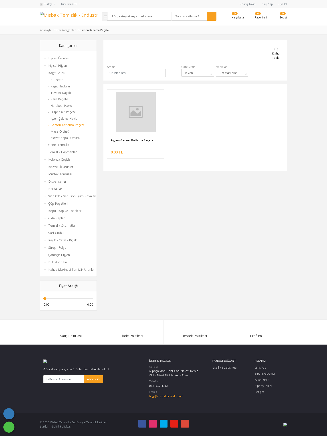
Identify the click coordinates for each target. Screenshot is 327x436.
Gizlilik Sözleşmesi (224, 367)
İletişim (259, 392)
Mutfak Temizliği (60, 174)
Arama (111, 67)
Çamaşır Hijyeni (59, 255)
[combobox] (189, 16)
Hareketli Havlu (61, 105)
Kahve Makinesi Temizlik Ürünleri (71, 269)
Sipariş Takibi (248, 4)
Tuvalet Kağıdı (60, 93)
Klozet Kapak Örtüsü (65, 138)
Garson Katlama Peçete (94, 30)
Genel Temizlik (58, 145)
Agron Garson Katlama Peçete (132, 140)
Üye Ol (283, 4)
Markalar (221, 67)
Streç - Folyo (57, 247)
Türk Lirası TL (69, 4)
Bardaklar (55, 189)
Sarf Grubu (56, 233)
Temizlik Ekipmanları (62, 152)
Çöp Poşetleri (58, 203)
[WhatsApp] (8, 427)
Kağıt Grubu (56, 73)
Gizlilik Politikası (61, 426)
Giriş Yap (267, 4)
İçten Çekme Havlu (63, 118)
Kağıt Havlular (60, 86)
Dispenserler (57, 181)
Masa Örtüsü (59, 131)
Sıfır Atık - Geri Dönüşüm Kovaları (72, 196)
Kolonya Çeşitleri (60, 159)
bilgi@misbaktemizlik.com (166, 396)
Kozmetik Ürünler (60, 167)
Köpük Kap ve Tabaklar (64, 211)
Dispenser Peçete (63, 112)
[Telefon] (8, 413)
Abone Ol (93, 379)
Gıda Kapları (56, 218)
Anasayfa (46, 30)
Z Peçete (56, 80)
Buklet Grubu (57, 262)
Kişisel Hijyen (57, 65)
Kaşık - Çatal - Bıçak (62, 240)
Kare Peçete (59, 99)
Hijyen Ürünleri (58, 58)
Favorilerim (262, 379)
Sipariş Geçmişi (265, 373)
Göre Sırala (188, 67)
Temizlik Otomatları (62, 225)
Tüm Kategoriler (65, 30)
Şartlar (44, 426)
